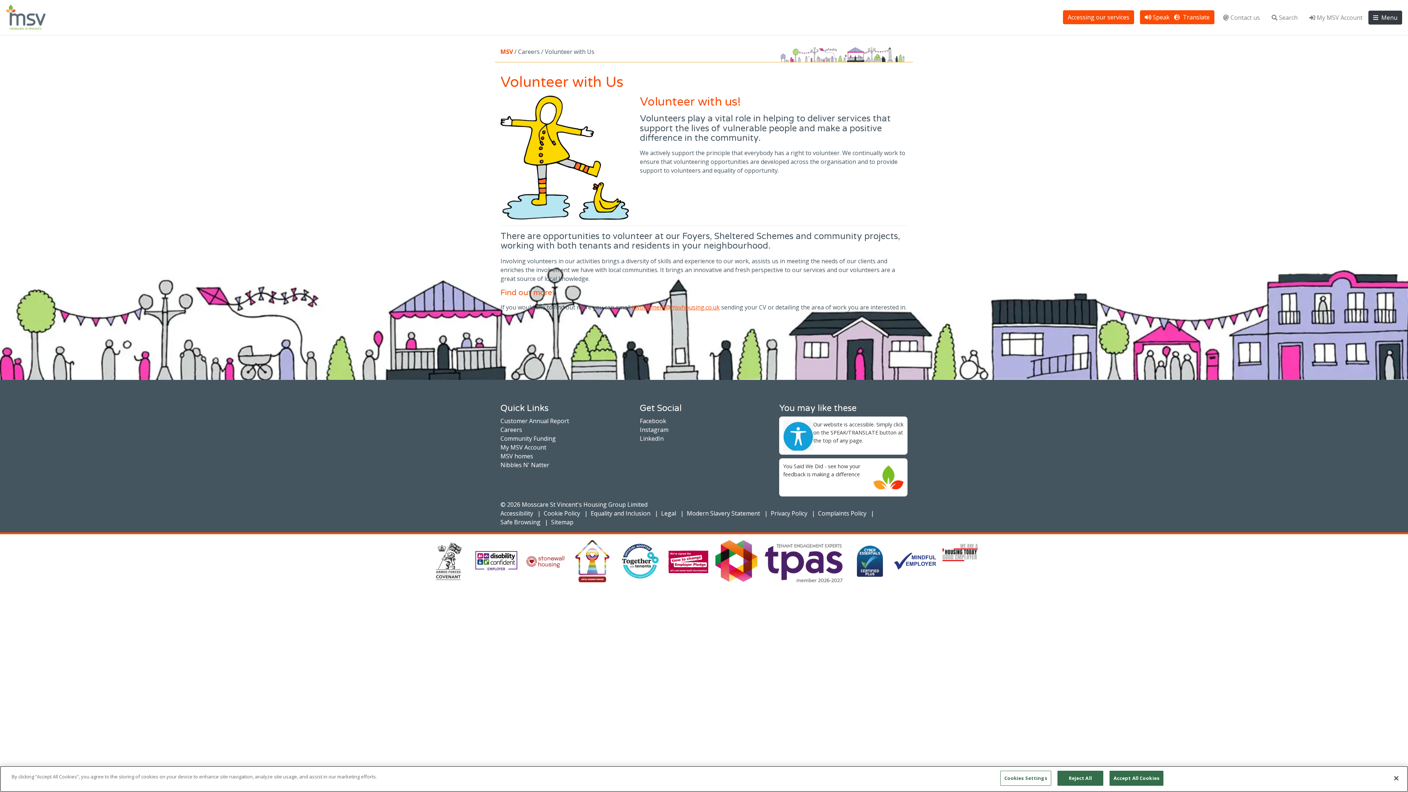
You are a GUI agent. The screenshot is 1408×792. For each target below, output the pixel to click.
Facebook (653, 421)
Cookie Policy (562, 513)
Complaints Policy (842, 513)
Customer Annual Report (534, 421)
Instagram (654, 430)
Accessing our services (1098, 17)
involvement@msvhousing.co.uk (676, 307)
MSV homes (516, 456)
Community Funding (528, 438)
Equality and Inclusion (620, 513)
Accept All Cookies (1136, 778)
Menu (1388, 18)
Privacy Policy (789, 513)
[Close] (1396, 778)
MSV (506, 52)
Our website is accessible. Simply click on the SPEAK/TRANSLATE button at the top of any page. (858, 432)
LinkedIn (652, 438)
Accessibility (516, 513)
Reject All (1080, 778)
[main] (704, 779)
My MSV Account (1340, 18)
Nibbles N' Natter (524, 465)
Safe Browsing (520, 522)
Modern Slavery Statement (723, 513)
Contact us (1245, 18)
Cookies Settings (1025, 778)
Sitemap (562, 522)
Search (1288, 18)
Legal (668, 513)
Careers (511, 430)
